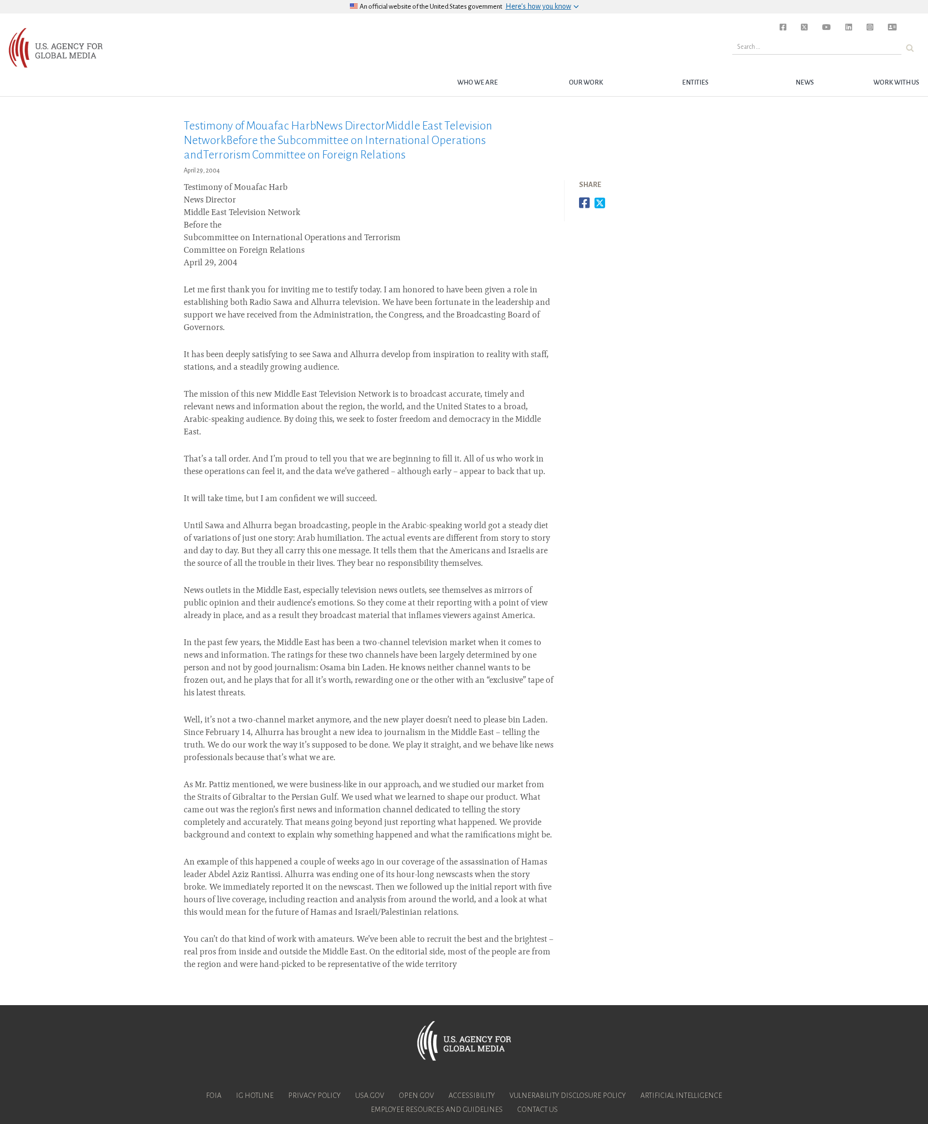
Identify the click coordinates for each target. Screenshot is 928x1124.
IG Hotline (255, 1095)
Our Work (586, 82)
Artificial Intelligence (681, 1095)
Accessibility (472, 1095)
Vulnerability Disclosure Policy (567, 1095)
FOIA (213, 1095)
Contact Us (537, 1109)
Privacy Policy (314, 1095)
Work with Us (896, 82)
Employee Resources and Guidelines (437, 1109)
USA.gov (369, 1095)
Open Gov (416, 1095)
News (805, 82)
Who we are (477, 82)
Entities (695, 82)
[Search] (910, 48)
